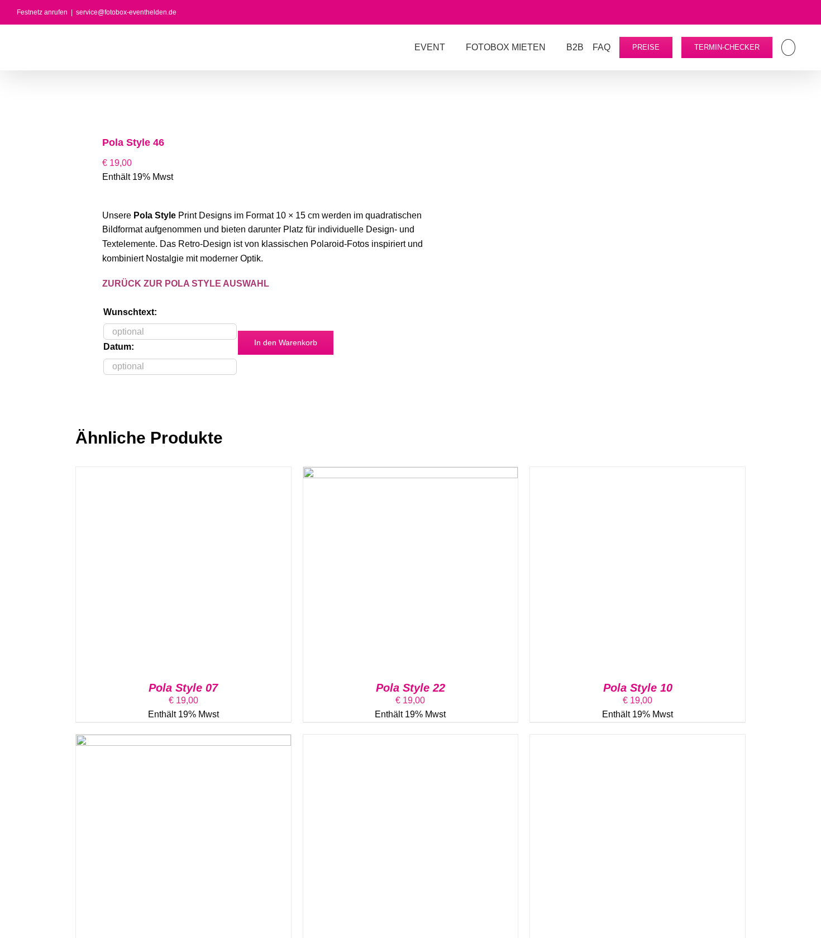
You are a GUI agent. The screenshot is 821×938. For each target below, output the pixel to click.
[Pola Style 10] (637, 474)
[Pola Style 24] (410, 741)
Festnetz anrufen (42, 12)
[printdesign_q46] (236, 100)
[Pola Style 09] (637, 741)
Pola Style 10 (637, 688)
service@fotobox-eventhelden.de (126, 12)
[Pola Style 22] (410, 474)
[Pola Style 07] (183, 474)
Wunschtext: (130, 312)
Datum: (118, 346)
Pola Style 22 (410, 688)
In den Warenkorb (285, 342)
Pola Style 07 (183, 688)
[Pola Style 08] (183, 741)
